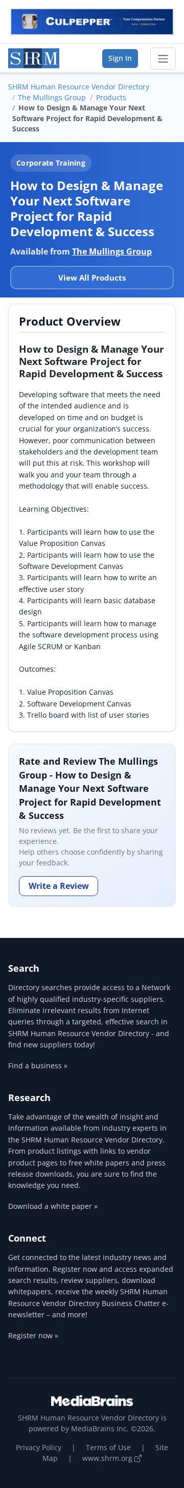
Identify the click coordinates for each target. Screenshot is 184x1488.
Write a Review (59, 885)
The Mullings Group (52, 97)
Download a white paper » (53, 1206)
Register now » (33, 1335)
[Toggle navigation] (163, 59)
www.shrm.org (108, 1458)
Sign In (120, 58)
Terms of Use (108, 1447)
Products (111, 97)
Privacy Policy (38, 1447)
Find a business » (37, 1065)
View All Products (92, 277)
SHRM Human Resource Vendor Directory (78, 86)
